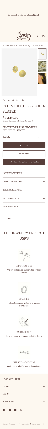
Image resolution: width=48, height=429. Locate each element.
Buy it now (24, 153)
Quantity (6, 137)
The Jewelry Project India (13, 100)
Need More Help (10, 207)
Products (14, 45)
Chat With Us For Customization (26, 162)
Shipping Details (11, 198)
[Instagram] (4, 410)
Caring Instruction (12, 182)
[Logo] (24, 36)
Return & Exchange (12, 190)
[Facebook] (10, 410)
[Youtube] (15, 410)
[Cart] (43, 36)
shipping (13, 121)
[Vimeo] (21, 410)
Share (9, 219)
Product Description (13, 173)
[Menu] (4, 36)
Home (5, 45)
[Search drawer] (38, 36)
